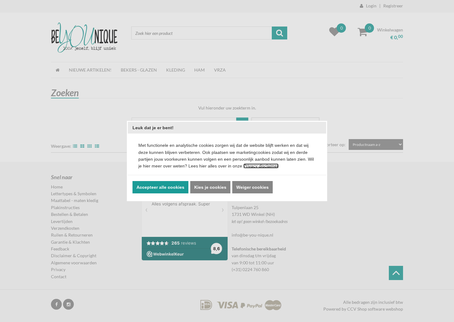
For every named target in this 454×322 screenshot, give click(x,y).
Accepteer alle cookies (160, 187)
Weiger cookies (252, 187)
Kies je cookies (210, 187)
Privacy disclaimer (261, 165)
